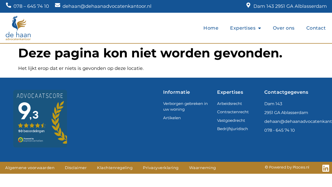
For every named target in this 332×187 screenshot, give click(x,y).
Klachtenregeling (115, 167)
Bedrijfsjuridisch (232, 128)
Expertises (242, 28)
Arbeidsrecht (229, 103)
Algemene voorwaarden (29, 167)
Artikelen (172, 117)
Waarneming (202, 167)
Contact (316, 28)
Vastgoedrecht (231, 120)
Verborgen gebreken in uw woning (185, 106)
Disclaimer (76, 167)
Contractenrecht (233, 111)
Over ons (284, 28)
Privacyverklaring (161, 167)
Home (210, 28)
